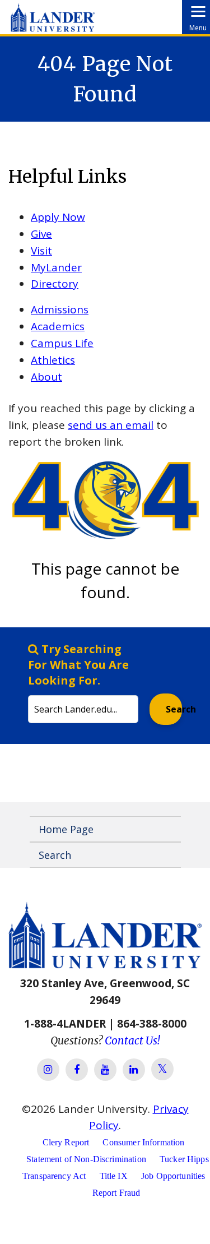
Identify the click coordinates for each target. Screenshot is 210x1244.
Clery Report (66, 1142)
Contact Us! (132, 1040)
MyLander (56, 267)
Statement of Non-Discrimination (86, 1159)
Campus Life (62, 343)
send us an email (110, 425)
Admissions (59, 309)
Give (41, 233)
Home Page (66, 829)
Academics (58, 326)
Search (174, 709)
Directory (54, 283)
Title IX (114, 1176)
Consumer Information (143, 1142)
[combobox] (83, 682)
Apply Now (58, 217)
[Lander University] (53, 13)
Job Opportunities (173, 1176)
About (46, 376)
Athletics (53, 360)
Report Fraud (116, 1192)
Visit (41, 250)
